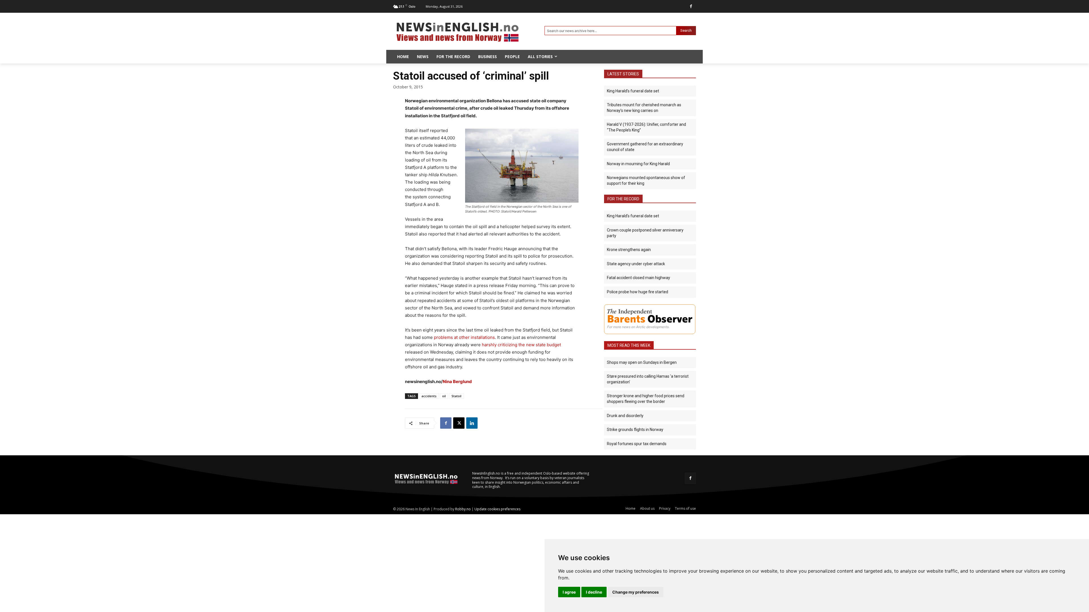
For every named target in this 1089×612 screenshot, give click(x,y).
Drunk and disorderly (625, 415)
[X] (459, 423)
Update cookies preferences (497, 509)
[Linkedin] (472, 423)
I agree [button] (569, 592)
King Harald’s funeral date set (633, 91)
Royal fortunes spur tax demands (636, 443)
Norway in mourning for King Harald (638, 164)
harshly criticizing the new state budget (521, 344)
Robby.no (463, 509)
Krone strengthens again (629, 249)
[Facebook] (691, 6)
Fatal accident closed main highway (638, 277)
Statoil (456, 396)
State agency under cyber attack (636, 264)
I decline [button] (594, 592)
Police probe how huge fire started (637, 292)
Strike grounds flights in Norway (635, 429)
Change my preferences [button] (635, 592)
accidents (428, 396)
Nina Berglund (457, 381)
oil (444, 396)
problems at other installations (464, 337)
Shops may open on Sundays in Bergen (642, 362)
